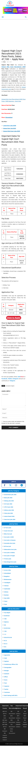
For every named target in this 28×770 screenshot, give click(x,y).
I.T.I (5, 634)
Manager (6, 670)
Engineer (6, 661)
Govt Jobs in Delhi (9, 537)
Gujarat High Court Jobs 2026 (11, 131)
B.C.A (5, 640)
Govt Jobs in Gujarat (10, 385)
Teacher (6, 689)
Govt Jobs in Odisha (9, 552)
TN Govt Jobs (7, 559)
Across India (7, 570)
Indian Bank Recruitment (12, 731)
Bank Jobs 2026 (8, 497)
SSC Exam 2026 (8, 504)
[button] (26, 17)
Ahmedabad (8, 117)
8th (5, 625)
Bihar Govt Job (8, 534)
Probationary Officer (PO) (11, 664)
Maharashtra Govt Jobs (10, 549)
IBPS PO (5, 711)
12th (5, 631)
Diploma (6, 622)
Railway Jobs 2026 (9, 501)
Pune (5, 604)
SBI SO (5, 726)
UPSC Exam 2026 (8, 507)
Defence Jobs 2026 (9, 510)
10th (5, 619)
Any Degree (7, 612)
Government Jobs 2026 (10, 494)
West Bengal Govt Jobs (10, 562)
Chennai (6, 585)
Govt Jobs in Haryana (9, 540)
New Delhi (7, 598)
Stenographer (7, 667)
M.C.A (5, 643)
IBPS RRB (4, 724)
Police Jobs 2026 (8, 513)
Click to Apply (13, 318)
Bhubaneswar (7, 579)
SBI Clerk (4, 720)
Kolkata (6, 592)
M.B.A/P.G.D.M (8, 637)
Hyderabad (7, 589)
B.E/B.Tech (7, 615)
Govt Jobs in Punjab (9, 555)
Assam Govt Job (8, 531)
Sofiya (4, 61)
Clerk (5, 658)
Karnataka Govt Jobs (9, 543)
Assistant (6, 673)
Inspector (6, 686)
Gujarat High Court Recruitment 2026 (13, 67)
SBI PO (5, 713)
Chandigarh (7, 582)
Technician (7, 692)
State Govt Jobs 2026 (9, 519)
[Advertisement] (14, 35)
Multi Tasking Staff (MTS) (10, 695)
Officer (6, 677)
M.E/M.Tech (7, 628)
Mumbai (6, 595)
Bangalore (6, 576)
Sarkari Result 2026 (9, 516)
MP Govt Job (7, 546)
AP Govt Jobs (7, 527)
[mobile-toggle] (2, 17)
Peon (5, 683)
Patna (5, 601)
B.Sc (5, 646)
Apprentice (7, 655)
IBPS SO (5, 722)
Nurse (5, 680)
